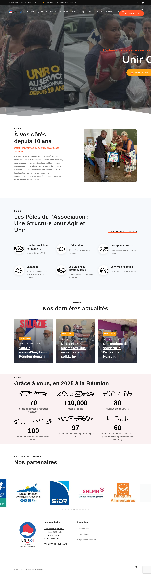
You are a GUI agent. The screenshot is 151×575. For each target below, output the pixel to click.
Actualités (25, 338)
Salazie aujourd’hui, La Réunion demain (32, 352)
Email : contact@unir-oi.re (54, 529)
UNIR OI (22, 343)
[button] (9, 62)
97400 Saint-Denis (51, 539)
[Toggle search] (142, 8)
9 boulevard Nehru (51, 535)
